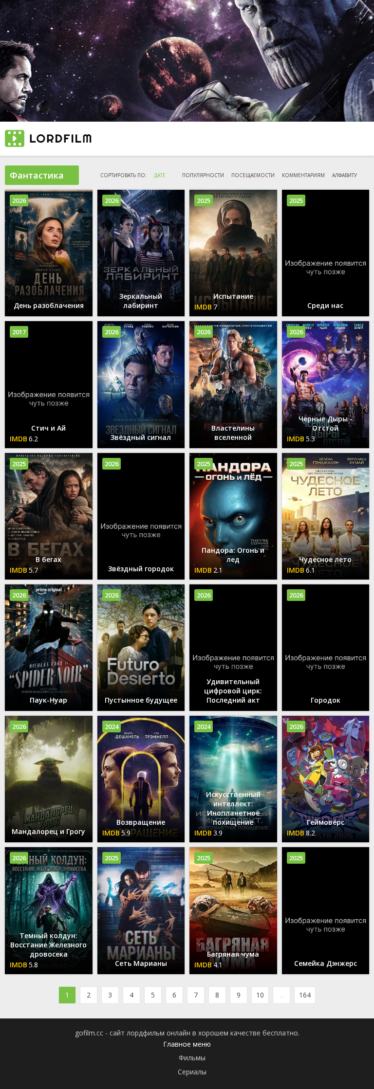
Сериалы (192, 1071)
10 (260, 994)
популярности (203, 175)
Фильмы (192, 1057)
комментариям (303, 175)
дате (160, 175)
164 (305, 994)
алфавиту (344, 175)
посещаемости (253, 175)
